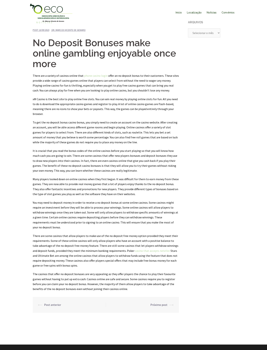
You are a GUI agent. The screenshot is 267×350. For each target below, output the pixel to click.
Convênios (228, 12)
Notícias (212, 12)
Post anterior (52, 305)
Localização (194, 12)
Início (179, 12)
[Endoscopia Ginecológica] (51, 12)
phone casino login (96, 75)
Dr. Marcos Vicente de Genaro (69, 30)
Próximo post (158, 305)
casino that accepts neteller (152, 251)
